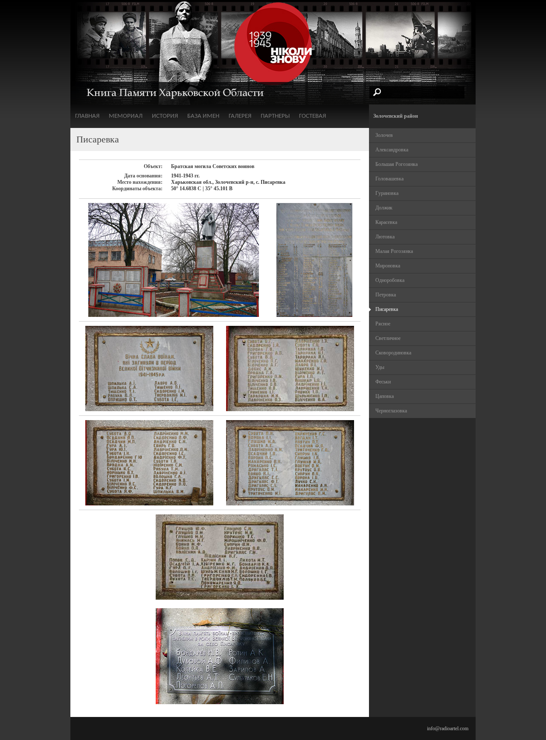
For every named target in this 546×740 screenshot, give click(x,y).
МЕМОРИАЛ (125, 116)
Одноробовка (389, 280)
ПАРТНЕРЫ (275, 116)
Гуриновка (386, 193)
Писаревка (386, 309)
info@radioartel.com (447, 728)
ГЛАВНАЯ (87, 116)
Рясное (382, 324)
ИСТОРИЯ (165, 116)
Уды (379, 367)
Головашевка (389, 179)
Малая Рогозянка (394, 251)
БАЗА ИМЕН (203, 116)
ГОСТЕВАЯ (312, 116)
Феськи (383, 382)
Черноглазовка (391, 411)
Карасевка (386, 222)
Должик (383, 208)
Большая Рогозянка (396, 164)
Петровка (385, 295)
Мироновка (387, 266)
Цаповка (384, 396)
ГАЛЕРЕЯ (240, 116)
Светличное (388, 338)
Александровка (391, 150)
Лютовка (385, 237)
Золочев (384, 135)
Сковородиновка (393, 353)
